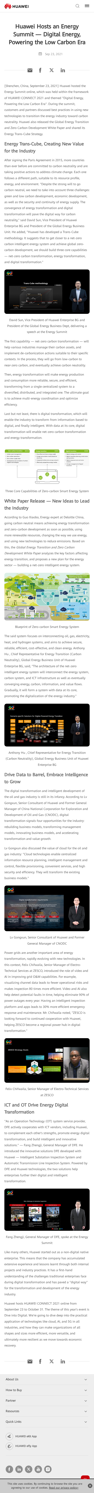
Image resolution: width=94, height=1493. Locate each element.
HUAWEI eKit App (26, 1436)
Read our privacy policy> (63, 1487)
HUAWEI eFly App (26, 1446)
